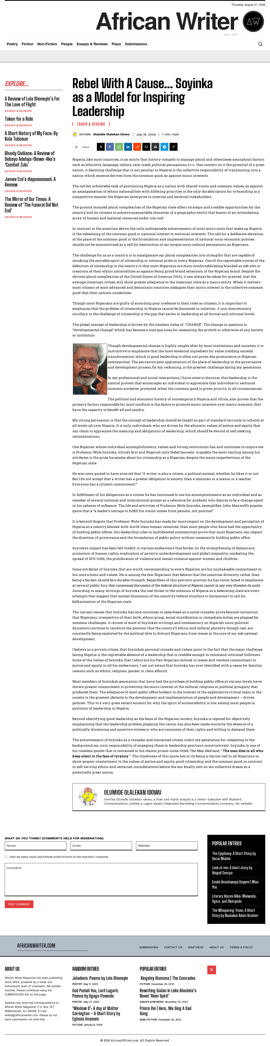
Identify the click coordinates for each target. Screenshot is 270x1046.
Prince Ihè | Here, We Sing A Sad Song (165, 1011)
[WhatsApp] (119, 147)
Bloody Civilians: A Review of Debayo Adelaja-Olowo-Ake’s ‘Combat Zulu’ (30, 159)
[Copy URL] (173, 147)
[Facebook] (110, 147)
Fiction (77, 1024)
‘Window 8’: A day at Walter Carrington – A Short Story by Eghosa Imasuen (96, 1013)
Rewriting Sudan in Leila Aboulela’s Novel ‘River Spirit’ (168, 993)
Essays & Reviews (18, 110)
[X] (101, 147)
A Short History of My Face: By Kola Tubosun (31, 136)
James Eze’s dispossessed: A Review (30, 182)
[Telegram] (164, 147)
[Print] (155, 147)
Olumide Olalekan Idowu (111, 134)
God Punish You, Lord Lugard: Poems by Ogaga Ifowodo (95, 993)
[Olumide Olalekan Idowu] (75, 134)
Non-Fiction (148, 1019)
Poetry (77, 984)
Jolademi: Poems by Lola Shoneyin (100, 978)
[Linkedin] (128, 147)
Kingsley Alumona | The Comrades (167, 978)
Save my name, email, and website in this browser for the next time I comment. (59, 856)
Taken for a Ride (19, 119)
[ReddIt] (137, 147)
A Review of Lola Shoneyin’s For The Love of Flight (32, 101)
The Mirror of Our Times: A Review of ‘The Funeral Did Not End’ (32, 204)
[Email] (146, 147)
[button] (260, 44)
